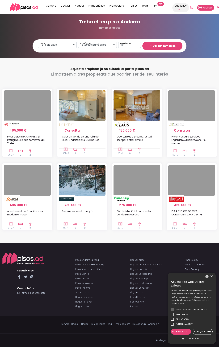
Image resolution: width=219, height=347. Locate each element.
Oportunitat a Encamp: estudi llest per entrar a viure (134, 138)
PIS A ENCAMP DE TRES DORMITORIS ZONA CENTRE (187, 213)
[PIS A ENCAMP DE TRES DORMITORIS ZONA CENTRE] (191, 180)
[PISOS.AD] (21, 7)
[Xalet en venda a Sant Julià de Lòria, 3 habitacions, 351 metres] (82, 105)
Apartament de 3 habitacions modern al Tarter (25, 213)
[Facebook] (20, 277)
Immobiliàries (96, 6)
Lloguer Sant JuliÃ (140, 287)
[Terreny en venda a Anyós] (82, 180)
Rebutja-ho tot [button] (202, 331)
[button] (192, 339)
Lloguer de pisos (84, 297)
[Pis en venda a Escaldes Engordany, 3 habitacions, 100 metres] (191, 105)
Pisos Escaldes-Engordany (89, 264)
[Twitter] (26, 277)
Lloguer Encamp (139, 278)
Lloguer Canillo (138, 292)
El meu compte (122, 324)
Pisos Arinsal (136, 306)
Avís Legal (161, 340)
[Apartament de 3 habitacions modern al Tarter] (27, 180)
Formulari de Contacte (33, 293)
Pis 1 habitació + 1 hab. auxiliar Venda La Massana (134, 213)
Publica (207, 7)
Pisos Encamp (82, 287)
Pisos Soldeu (191, 260)
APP (156, 5)
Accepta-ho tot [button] (181, 331)
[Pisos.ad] (23, 258)
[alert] (192, 308)
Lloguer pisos (137, 260)
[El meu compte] (193, 7)
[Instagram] (32, 277)
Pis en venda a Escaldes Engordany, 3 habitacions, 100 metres (189, 140)
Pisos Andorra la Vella (87, 260)
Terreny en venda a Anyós (77, 211)
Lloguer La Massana (141, 273)
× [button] (211, 276)
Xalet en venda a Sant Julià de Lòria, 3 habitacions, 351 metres (80, 138)
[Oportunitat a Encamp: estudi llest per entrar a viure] (137, 105)
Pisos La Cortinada (195, 264)
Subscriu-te (181, 7)
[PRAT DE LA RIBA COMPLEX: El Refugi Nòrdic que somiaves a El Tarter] (27, 105)
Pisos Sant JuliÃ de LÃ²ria (88, 269)
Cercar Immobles (164, 46)
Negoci (79, 6)
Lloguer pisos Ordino (141, 269)
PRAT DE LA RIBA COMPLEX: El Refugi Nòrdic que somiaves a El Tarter (26, 140)
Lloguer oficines (84, 301)
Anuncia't (153, 324)
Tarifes (133, 6)
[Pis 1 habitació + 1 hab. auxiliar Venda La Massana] (137, 180)
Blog (145, 6)
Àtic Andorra (82, 292)
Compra (51, 6)
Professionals (139, 324)
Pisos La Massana (84, 283)
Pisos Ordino (82, 278)
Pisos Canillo (82, 273)
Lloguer (65, 6)
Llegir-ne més (177, 303)
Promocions (117, 6)
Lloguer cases (83, 306)
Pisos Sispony (192, 269)
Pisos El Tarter (137, 297)
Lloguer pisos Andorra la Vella (146, 264)
